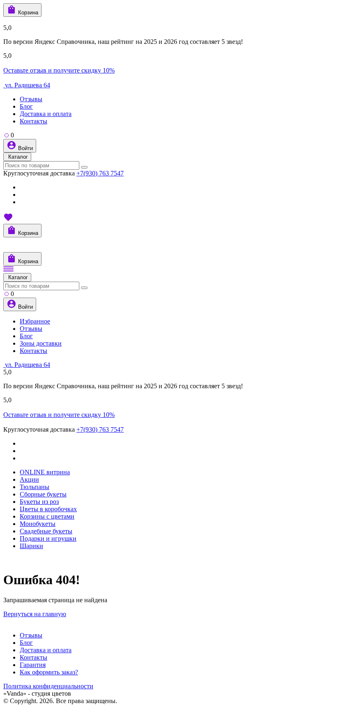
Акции (29, 479)
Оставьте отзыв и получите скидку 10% (59, 70)
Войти (24, 148)
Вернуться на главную (34, 613)
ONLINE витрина (45, 472)
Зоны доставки (41, 343)
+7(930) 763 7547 (100, 173)
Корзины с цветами (47, 516)
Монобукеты (37, 523)
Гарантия (33, 664)
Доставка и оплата (46, 113)
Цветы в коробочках (48, 508)
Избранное (35, 321)
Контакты (33, 121)
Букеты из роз (39, 501)
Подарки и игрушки (48, 538)
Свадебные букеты (46, 531)
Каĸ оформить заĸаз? (49, 672)
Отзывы (31, 99)
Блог (26, 106)
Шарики (31, 545)
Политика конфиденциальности (48, 686)
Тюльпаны (34, 486)
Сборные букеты (43, 494)
